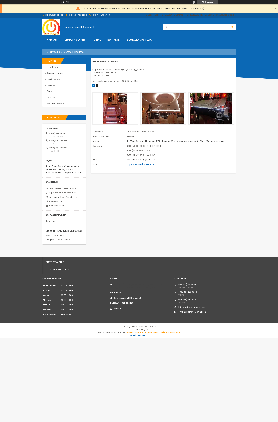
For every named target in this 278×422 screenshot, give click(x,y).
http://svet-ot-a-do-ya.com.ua (140, 164)
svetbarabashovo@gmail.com (141, 159)
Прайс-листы (53, 79)
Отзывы (51, 97)
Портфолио (54, 52)
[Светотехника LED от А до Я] (51, 27)
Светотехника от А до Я (59, 269)
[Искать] (232, 27)
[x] (97, 86)
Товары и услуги (74, 40)
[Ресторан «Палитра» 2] (163, 108)
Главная (51, 40)
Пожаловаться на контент (137, 332)
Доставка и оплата (139, 40)
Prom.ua (153, 326)
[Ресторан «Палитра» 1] (115, 108)
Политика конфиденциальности (165, 332)
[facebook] (93, 86)
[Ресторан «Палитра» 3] (211, 108)
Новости (51, 85)
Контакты (113, 40)
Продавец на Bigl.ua (139, 329)
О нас (97, 40)
